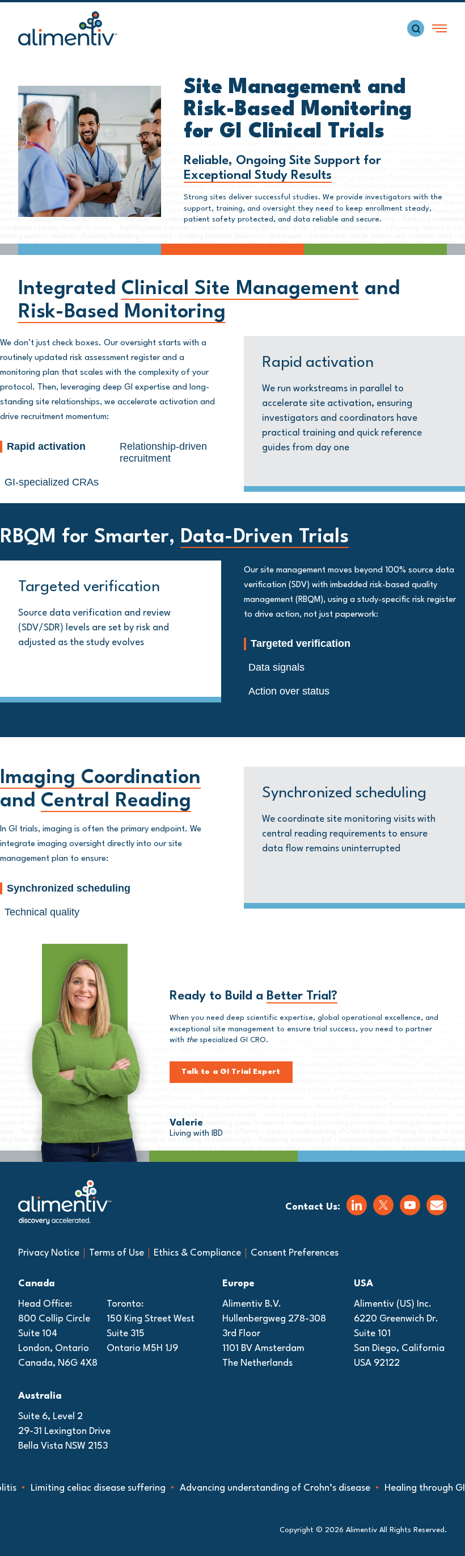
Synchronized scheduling (68, 888)
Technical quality (42, 912)
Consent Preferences (295, 1253)
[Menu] (439, 28)
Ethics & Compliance (197, 1253)
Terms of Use (116, 1253)
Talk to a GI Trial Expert (230, 1072)
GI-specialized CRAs (52, 482)
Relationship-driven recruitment (163, 453)
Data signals (276, 667)
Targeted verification (300, 643)
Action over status (288, 691)
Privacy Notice (48, 1253)
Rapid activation (46, 446)
